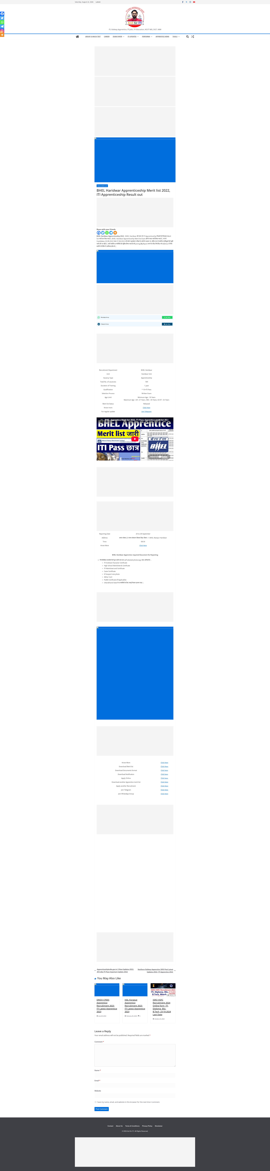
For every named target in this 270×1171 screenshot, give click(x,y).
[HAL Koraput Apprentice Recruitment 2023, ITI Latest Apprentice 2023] (135, 984)
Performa (146, 36)
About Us (119, 1126)
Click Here (146, 408)
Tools (175, 36)
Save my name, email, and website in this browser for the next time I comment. (128, 1102)
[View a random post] (192, 36)
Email (97, 1080)
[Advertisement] (135, 61)
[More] (115, 233)
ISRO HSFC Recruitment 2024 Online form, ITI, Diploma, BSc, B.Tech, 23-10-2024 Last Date (162, 1007)
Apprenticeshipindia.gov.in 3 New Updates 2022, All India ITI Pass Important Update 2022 (115, 970)
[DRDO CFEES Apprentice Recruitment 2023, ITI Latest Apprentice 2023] (106, 984)
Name (97, 1070)
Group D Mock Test (93, 36)
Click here (164, 770)
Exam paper (117, 36)
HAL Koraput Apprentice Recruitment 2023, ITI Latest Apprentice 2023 (135, 1005)
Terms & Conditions (132, 1126)
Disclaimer (158, 1126)
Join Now (168, 317)
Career (106, 36)
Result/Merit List (102, 185)
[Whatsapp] (107, 233)
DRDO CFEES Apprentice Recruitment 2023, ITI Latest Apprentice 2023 (107, 1005)
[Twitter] (103, 233)
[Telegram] (111, 233)
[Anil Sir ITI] (77, 36)
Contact (110, 1126)
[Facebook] (99, 233)
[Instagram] (2, 31)
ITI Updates (132, 36)
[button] (123, 36)
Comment (99, 1042)
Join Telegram (146, 411)
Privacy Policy (147, 1126)
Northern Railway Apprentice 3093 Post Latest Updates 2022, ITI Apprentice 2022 (155, 970)
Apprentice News (162, 36)
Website (97, 1091)
